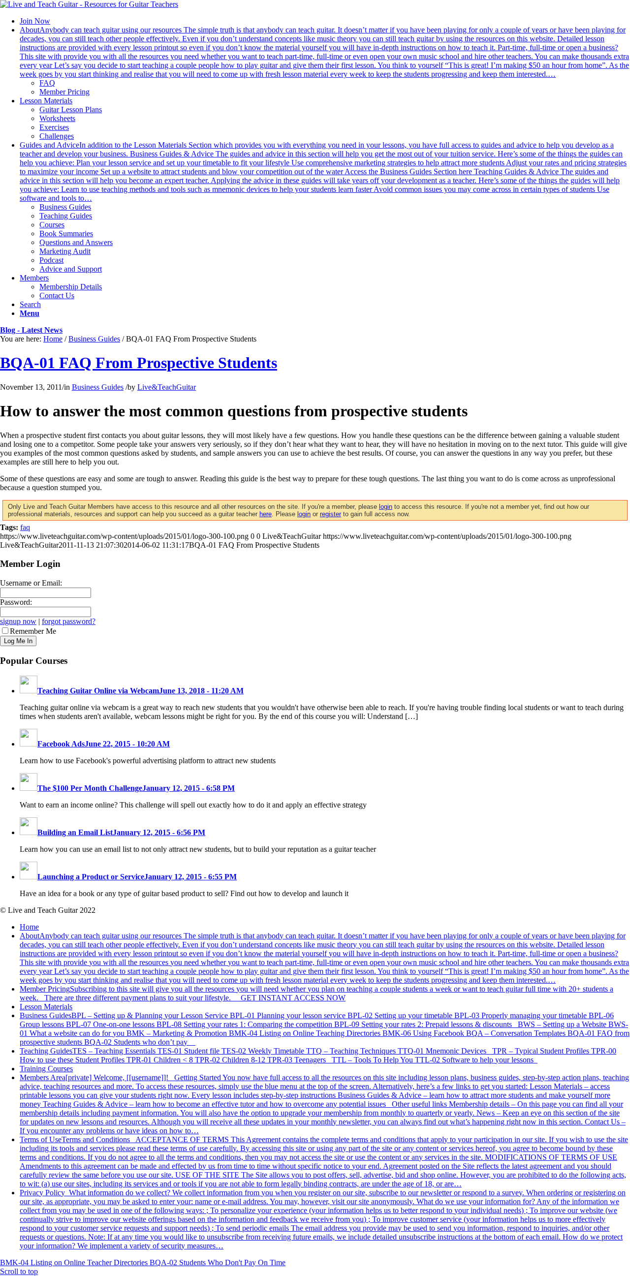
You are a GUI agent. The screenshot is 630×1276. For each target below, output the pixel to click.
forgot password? (68, 621)
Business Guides (94, 339)
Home (53, 339)
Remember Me (33, 631)
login (385, 506)
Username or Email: (31, 583)
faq (25, 527)
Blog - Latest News (31, 330)
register (330, 514)
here (265, 514)
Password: (16, 602)
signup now (18, 621)
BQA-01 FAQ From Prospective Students (138, 363)
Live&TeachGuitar (166, 387)
